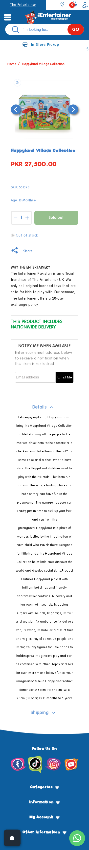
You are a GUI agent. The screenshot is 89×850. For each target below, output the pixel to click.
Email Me (64, 377)
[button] (7, 17)
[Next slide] (73, 109)
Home (11, 64)
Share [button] (28, 251)
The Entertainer (23, 5)
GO (75, 29)
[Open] (12, 838)
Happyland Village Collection (43, 64)
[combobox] (44, 29)
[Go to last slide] (16, 109)
